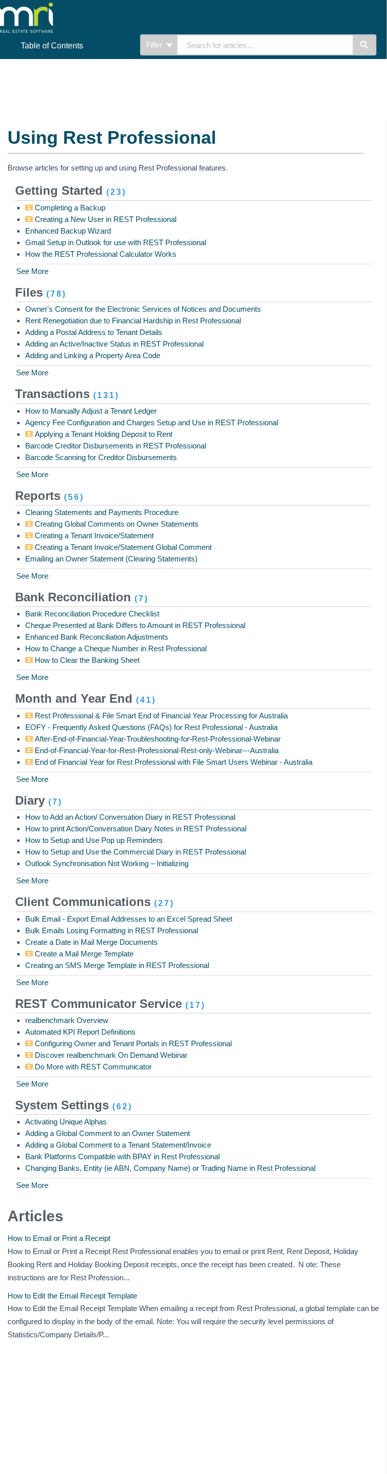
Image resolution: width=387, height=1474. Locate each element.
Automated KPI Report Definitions (80, 1032)
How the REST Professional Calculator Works (100, 254)
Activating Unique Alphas (66, 1121)
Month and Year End (85, 698)
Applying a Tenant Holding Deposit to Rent (102, 434)
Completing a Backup (69, 207)
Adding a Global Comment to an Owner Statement (107, 1133)
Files (41, 292)
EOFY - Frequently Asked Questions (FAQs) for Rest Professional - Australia (151, 727)
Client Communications (94, 902)
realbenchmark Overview (66, 1020)
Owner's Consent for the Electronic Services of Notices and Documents (143, 309)
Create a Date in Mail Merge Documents (91, 942)
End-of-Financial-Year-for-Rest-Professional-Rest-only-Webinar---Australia (156, 750)
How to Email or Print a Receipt (59, 1238)
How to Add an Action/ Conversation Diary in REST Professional (130, 817)
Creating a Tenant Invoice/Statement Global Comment (122, 547)
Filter (155, 44)
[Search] (364, 44)
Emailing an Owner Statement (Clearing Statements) (111, 558)
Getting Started (70, 190)
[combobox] (265, 44)
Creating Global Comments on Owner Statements (116, 524)
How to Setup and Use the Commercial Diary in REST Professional (135, 851)
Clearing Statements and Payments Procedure (101, 512)
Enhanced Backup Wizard (68, 230)
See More (32, 271)
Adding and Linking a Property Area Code (92, 355)
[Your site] (72, 10)
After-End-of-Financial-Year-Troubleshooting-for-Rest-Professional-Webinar (157, 738)
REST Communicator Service (110, 1003)
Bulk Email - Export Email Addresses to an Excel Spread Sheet (128, 919)
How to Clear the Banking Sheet (86, 660)
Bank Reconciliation (82, 597)
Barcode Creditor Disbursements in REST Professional (115, 445)
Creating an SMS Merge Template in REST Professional (117, 965)
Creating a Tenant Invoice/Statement (93, 535)
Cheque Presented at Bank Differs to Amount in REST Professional (135, 625)
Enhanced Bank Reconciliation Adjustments (96, 637)
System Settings (74, 1105)
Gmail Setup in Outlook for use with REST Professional (115, 242)
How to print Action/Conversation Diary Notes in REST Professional (135, 828)
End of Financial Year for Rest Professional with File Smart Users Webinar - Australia (172, 762)
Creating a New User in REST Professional (104, 219)
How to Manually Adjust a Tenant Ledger (91, 411)
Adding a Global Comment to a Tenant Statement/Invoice (118, 1145)
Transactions (67, 394)
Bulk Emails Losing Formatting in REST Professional (111, 930)
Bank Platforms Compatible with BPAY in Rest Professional (122, 1156)
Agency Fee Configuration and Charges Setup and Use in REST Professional (151, 422)
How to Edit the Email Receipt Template (72, 1295)
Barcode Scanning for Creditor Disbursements (101, 457)
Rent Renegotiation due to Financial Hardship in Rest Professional (133, 320)
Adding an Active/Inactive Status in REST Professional (114, 343)
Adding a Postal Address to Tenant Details (93, 332)
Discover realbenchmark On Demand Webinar (110, 1055)
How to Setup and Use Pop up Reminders (94, 840)
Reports (49, 495)
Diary (38, 800)
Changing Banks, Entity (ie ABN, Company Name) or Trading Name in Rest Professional (170, 1168)
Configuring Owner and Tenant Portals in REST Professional (132, 1043)
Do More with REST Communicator (92, 1066)
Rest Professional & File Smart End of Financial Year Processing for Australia (160, 715)
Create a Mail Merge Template (83, 953)
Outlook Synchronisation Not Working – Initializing (106, 863)
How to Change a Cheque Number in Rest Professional (116, 648)
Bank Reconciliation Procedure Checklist (92, 613)
